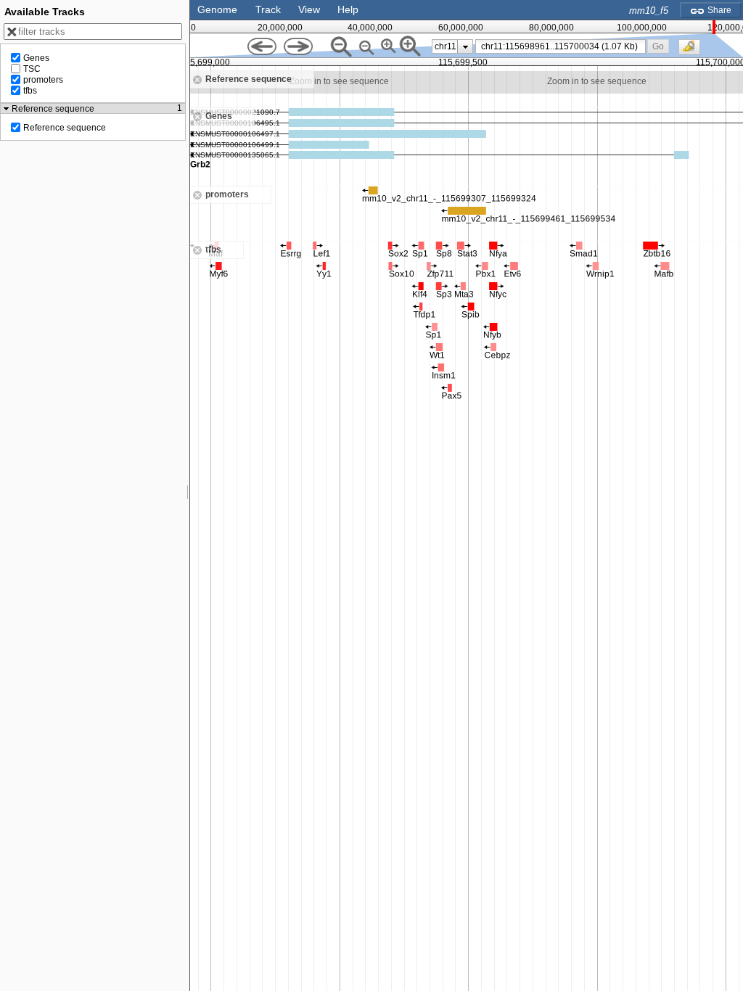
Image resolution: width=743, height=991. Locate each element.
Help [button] (347, 9)
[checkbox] (693, 51)
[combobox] (560, 46)
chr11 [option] (445, 46)
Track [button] (268, 9)
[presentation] (465, 46)
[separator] (188, 495)
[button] (658, 46)
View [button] (309, 9)
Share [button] (718, 10)
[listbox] (452, 46)
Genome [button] (217, 9)
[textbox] (563, 46)
